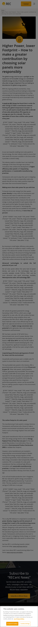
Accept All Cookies (12, 623)
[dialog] (19, 616)
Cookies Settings (25, 623)
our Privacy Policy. (19, 619)
